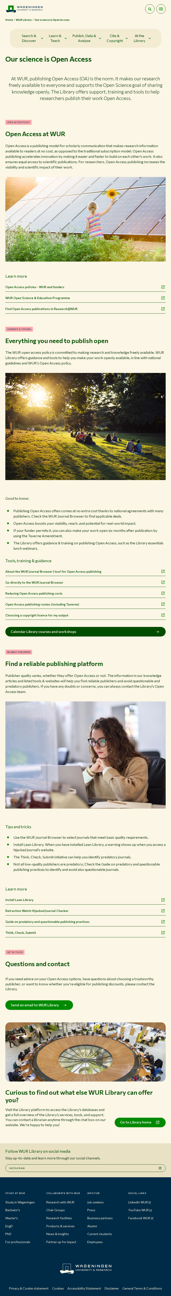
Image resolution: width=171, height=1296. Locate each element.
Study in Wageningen (20, 1202)
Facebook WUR (139, 1218)
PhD (8, 1234)
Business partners (100, 1218)
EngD (9, 1226)
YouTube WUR (138, 1210)
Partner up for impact (61, 1242)
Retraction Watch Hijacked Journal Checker (37, 911)
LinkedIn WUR (138, 1202)
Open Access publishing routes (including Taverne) (42, 604)
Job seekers (95, 1202)
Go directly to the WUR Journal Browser (34, 582)
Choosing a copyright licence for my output (36, 615)
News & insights (57, 1234)
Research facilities (59, 1218)
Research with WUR (60, 1202)
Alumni (92, 1226)
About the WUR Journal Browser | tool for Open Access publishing (53, 571)
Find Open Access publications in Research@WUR (41, 309)
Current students (99, 1234)
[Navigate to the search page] (150, 9)
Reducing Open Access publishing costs (34, 593)
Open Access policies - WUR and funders (34, 287)
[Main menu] (161, 9)
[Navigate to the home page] (24, 8)
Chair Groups (55, 1210)
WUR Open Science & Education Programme (37, 298)
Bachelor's (12, 1210)
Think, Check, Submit (20, 932)
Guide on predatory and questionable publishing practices (47, 922)
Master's (11, 1218)
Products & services (60, 1226)
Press (91, 1210)
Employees (95, 1242)
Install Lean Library (19, 900)
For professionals (17, 1242)
